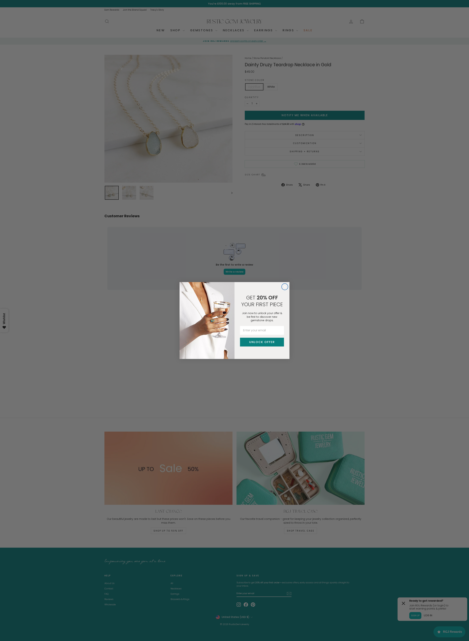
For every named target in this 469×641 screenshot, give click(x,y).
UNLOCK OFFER (262, 342)
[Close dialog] (285, 287)
